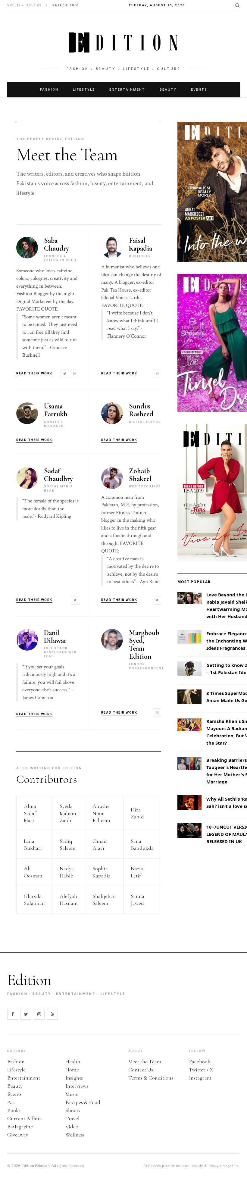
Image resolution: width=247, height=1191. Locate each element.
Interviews (76, 1086)
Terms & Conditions (150, 1077)
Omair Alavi (99, 844)
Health (72, 1061)
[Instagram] (75, 374)
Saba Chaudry (56, 245)
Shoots (72, 1110)
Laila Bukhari (33, 844)
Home (72, 1069)
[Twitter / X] (25, 1014)
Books (13, 1110)
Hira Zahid (137, 813)
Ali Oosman (33, 872)
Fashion (49, 89)
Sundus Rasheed (141, 410)
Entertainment (127, 89)
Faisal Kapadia (140, 245)
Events (199, 89)
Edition (29, 980)
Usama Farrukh (55, 410)
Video (71, 1126)
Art (11, 1102)
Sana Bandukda (142, 844)
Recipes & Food (82, 1102)
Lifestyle (84, 89)
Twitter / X (201, 1069)
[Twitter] (65, 374)
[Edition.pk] (123, 42)
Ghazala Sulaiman (34, 899)
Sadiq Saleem (68, 844)
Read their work (34, 373)
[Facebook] (12, 1014)
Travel (72, 1118)
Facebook (199, 1061)
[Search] (237, 5)
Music (71, 1094)
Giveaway (17, 1134)
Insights (74, 1077)
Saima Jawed (137, 899)
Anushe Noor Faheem (101, 813)
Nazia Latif (137, 872)
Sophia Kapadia (101, 872)
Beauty (168, 89)
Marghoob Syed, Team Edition (144, 645)
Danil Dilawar (55, 637)
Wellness (75, 1134)
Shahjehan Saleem (104, 899)
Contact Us (140, 1069)
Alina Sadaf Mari (30, 813)
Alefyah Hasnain (69, 899)
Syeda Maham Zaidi (68, 813)
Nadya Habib (67, 872)
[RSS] (52, 1014)
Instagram (200, 1077)
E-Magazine (20, 1126)
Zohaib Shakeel (140, 475)
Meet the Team (144, 1061)
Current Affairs (24, 1118)
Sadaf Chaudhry (58, 475)
